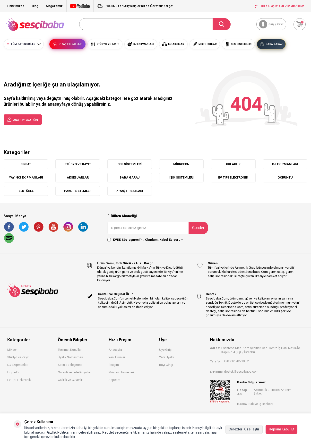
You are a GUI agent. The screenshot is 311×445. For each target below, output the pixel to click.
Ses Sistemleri (130, 164)
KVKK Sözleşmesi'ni (128, 239)
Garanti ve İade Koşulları (75, 372)
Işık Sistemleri (181, 177)
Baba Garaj (130, 177)
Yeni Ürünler (117, 357)
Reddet (108, 432)
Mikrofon (181, 164)
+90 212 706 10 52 (236, 361)
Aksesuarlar (78, 177)
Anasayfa (115, 349)
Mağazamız (54, 6)
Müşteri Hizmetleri (121, 372)
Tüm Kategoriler (23, 44)
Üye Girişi (165, 349)
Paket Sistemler (77, 191)
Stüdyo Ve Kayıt (77, 164)
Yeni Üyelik (166, 357)
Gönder (198, 227)
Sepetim (114, 380)
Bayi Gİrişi (166, 365)
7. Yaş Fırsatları (129, 191)
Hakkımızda (15, 6)
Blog (35, 6)
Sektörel (26, 191)
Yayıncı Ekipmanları (26, 177)
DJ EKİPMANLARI (285, 164)
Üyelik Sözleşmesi (71, 357)
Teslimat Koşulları (70, 349)
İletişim (114, 365)
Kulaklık (233, 164)
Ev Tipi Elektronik (233, 177)
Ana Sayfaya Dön (25, 120)
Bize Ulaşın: (282, 6)
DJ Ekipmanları (17, 365)
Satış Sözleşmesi (70, 365)
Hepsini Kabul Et (281, 429)
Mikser (12, 349)
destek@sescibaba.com (241, 371)
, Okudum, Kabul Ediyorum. (148, 239)
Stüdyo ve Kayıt (18, 357)
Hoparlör (13, 372)
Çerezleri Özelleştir (244, 429)
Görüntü (285, 177)
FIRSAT (26, 164)
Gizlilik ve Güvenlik (71, 380)
